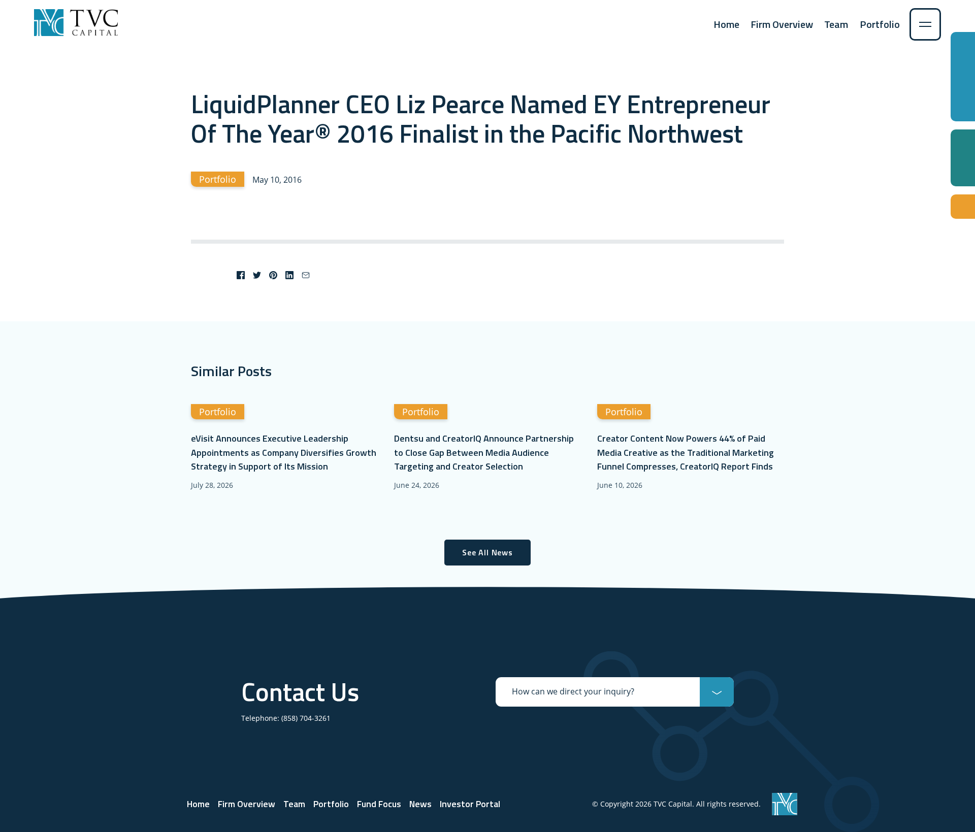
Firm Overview (782, 24)
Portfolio (880, 24)
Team (836, 24)
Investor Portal (470, 804)
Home (726, 24)
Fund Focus (379, 804)
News (420, 804)
